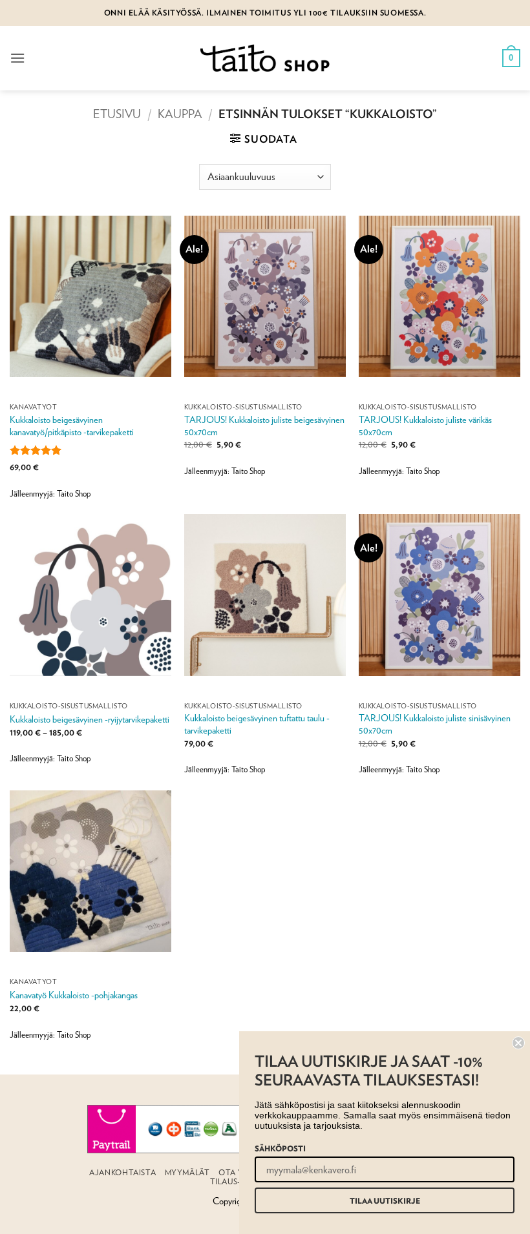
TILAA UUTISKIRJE (385, 1200)
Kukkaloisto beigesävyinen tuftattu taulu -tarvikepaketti (257, 723)
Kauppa (180, 114)
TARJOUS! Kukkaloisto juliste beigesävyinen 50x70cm (264, 425)
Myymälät (187, 1172)
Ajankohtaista (122, 1172)
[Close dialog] (518, 1042)
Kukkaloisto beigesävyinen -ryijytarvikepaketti (89, 719)
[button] (17, 58)
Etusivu (117, 114)
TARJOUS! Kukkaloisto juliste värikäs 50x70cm (425, 425)
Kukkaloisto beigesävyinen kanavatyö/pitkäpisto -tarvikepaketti (72, 425)
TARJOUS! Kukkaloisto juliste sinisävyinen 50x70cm (435, 723)
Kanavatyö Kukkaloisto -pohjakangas (74, 994)
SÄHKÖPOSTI (280, 1148)
